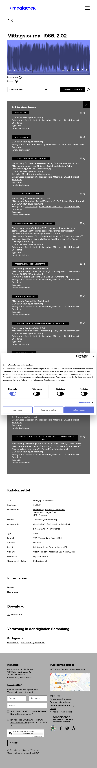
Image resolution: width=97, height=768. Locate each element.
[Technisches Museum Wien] (61, 718)
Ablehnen (17, 410)
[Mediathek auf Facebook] (60, 728)
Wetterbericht (21, 137)
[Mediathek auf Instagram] (67, 728)
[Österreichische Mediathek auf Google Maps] (70, 682)
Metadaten (16, 614)
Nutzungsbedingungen (61, 699)
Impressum (55, 696)
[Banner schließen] (93, 356)
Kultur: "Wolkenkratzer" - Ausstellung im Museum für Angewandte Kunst (45, 438)
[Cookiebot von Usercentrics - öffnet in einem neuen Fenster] (78, 356)
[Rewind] (9, 70)
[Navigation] (87, 8)
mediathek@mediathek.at (19, 677)
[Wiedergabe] (14, 70)
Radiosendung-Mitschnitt (50, 120)
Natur (27, 144)
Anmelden (14, 743)
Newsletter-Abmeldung (61, 712)
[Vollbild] (87, 70)
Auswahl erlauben (48, 410)
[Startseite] (21, 8)
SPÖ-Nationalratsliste (25, 296)
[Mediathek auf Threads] (73, 728)
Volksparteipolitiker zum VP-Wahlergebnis (33, 223)
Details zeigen (84, 402)
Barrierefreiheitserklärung (62, 705)
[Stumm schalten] (68, 70)
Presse (53, 708)
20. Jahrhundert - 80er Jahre (70, 144)
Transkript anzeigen (73, 89)
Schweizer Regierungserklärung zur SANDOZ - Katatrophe (40, 323)
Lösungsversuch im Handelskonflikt (31, 159)
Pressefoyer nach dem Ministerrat (30, 264)
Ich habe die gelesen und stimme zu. (28, 722)
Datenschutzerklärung (60, 702)
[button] (82, 70)
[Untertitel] (77, 70)
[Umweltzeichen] (53, 728)
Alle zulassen (79, 410)
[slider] (48, 73)
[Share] (63, 70)
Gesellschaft (31, 120)
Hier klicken (28, 734)
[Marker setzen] (73, 70)
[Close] (86, 104)
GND (55, 512)
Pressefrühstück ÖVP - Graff (28, 194)
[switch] (36, 394)
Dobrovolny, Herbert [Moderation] (49, 509)
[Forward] (19, 70)
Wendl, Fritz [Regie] (42, 512)
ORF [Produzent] (41, 515)
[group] (28, 89)
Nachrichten (20, 113)
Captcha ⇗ (38, 736)
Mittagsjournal (40, 561)
